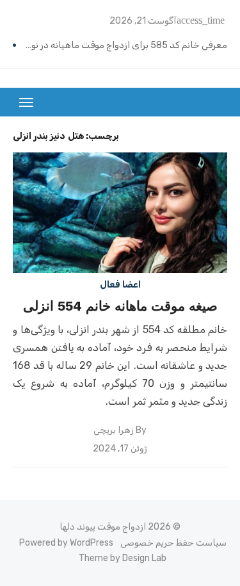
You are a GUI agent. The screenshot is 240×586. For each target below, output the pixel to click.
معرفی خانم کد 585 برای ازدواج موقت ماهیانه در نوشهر (123, 45)
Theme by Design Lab (122, 558)
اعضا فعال (120, 284)
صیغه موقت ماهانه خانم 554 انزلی (120, 306)
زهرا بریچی (113, 430)
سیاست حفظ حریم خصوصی (173, 542)
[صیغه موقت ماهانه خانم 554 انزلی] (120, 212)
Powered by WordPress (66, 542)
